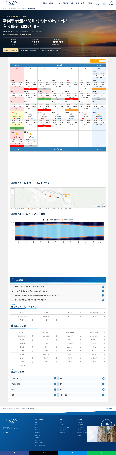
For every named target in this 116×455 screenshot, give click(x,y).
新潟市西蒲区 (94, 312)
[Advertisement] (58, 259)
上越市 (46, 351)
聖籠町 (94, 354)
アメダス (37, 440)
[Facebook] (7, 432)
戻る (17, 65)
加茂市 (46, 312)
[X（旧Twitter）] (4, 432)
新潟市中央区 (70, 332)
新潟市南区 (46, 336)
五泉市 (94, 316)
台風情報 (37, 432)
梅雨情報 (37, 435)
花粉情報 (37, 437)
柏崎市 (70, 340)
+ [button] (12, 190)
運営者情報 (80, 425)
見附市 (70, 316)
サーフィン (63, 422)
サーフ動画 (63, 430)
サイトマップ (80, 427)
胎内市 (70, 354)
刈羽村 (22, 312)
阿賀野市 (46, 316)
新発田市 (94, 340)
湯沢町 (22, 361)
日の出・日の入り (39, 442)
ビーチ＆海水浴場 (64, 427)
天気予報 (37, 430)
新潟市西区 (70, 336)
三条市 (46, 340)
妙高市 (94, 347)
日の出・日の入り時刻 (14, 8)
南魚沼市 (46, 354)
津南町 (46, 361)
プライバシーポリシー (82, 430)
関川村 (94, 361)
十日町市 (70, 343)
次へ (98, 65)
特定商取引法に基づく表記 (84, 432)
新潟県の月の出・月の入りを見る (50, 50)
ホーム (4, 8)
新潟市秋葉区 (22, 336)
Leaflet (98, 206)
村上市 (22, 347)
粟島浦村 (22, 365)
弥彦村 (22, 358)
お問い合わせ (80, 422)
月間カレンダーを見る (9, 50)
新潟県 (24, 8)
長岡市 (22, 340)
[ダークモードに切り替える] (104, 3)
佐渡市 (94, 351)
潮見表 (37, 425)
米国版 (79, 435)
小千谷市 (46, 320)
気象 (36, 422)
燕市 (46, 347)
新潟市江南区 (22, 316)
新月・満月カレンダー (40, 445)
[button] (34, 378)
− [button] (12, 193)
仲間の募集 (63, 432)
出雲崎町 (94, 358)
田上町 (70, 312)
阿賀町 (22, 320)
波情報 (61, 425)
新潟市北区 (22, 332)
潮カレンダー (38, 427)
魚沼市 (22, 354)
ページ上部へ (109, 408)
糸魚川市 (70, 347)
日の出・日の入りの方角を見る (28, 50)
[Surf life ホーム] (12, 3)
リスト (102, 61)
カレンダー (94, 61)
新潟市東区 (46, 332)
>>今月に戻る (58, 149)
